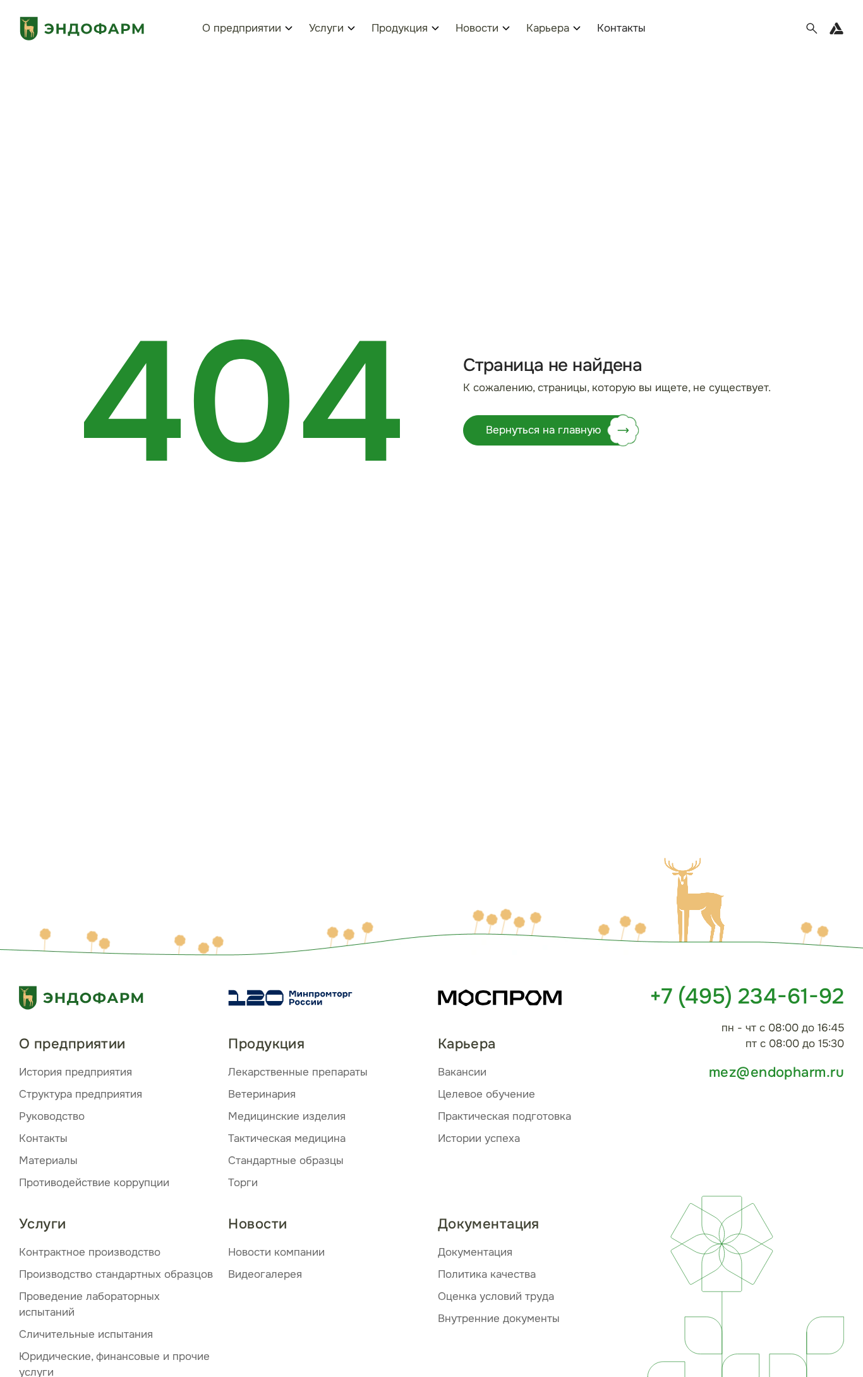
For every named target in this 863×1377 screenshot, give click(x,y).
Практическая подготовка (504, 1116)
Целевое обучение (486, 1094)
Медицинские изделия (287, 1116)
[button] (697, 901)
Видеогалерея (265, 1274)
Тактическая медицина (287, 1138)
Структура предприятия (80, 1094)
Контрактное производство (89, 1252)
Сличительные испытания (86, 1334)
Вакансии (462, 1072)
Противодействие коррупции (94, 1182)
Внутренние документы (499, 1318)
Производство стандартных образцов (116, 1274)
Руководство (52, 1116)
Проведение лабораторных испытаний (89, 1304)
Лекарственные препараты (298, 1072)
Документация (475, 1252)
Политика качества (487, 1274)
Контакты (621, 28)
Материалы (48, 1160)
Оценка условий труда (496, 1296)
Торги (243, 1182)
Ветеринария (262, 1094)
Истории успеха (479, 1138)
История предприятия (75, 1072)
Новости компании (276, 1252)
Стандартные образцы (286, 1160)
